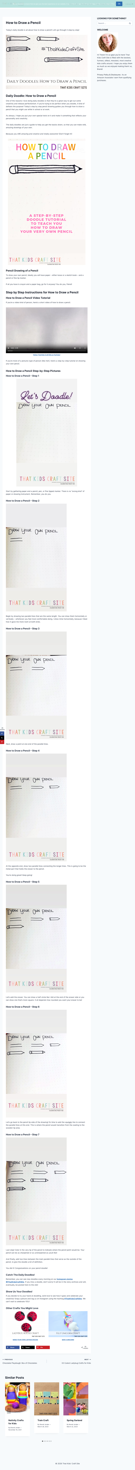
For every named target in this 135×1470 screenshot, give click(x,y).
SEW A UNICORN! (68, 1340)
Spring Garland (74, 1420)
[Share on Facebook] (2, 733)
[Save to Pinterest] (2, 742)
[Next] (84, 1411)
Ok (119, 4)
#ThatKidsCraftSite (73, 1299)
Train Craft (43, 1420)
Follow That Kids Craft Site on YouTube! (46, 355)
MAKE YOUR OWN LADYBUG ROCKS (25, 1340)
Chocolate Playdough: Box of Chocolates (20, 1361)
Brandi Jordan (15, 1427)
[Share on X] (2, 738)
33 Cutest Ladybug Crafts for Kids (76, 1361)
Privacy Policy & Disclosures (109, 75)
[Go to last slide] (9, 1411)
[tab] (42, 1441)
